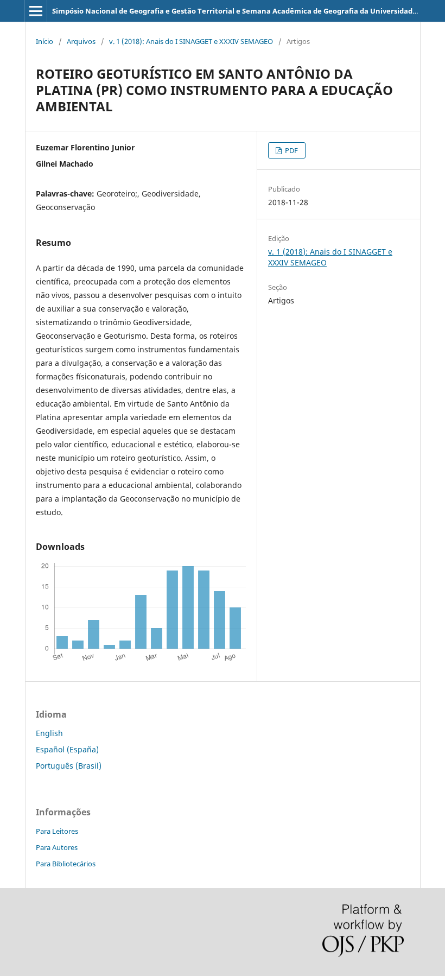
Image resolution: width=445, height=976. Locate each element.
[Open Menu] (36, 11)
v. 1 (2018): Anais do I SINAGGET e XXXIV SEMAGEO (191, 41)
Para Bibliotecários (66, 864)
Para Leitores (57, 831)
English (49, 733)
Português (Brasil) (68, 765)
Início (44, 41)
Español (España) (67, 749)
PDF (290, 150)
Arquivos (81, 41)
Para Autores (57, 847)
